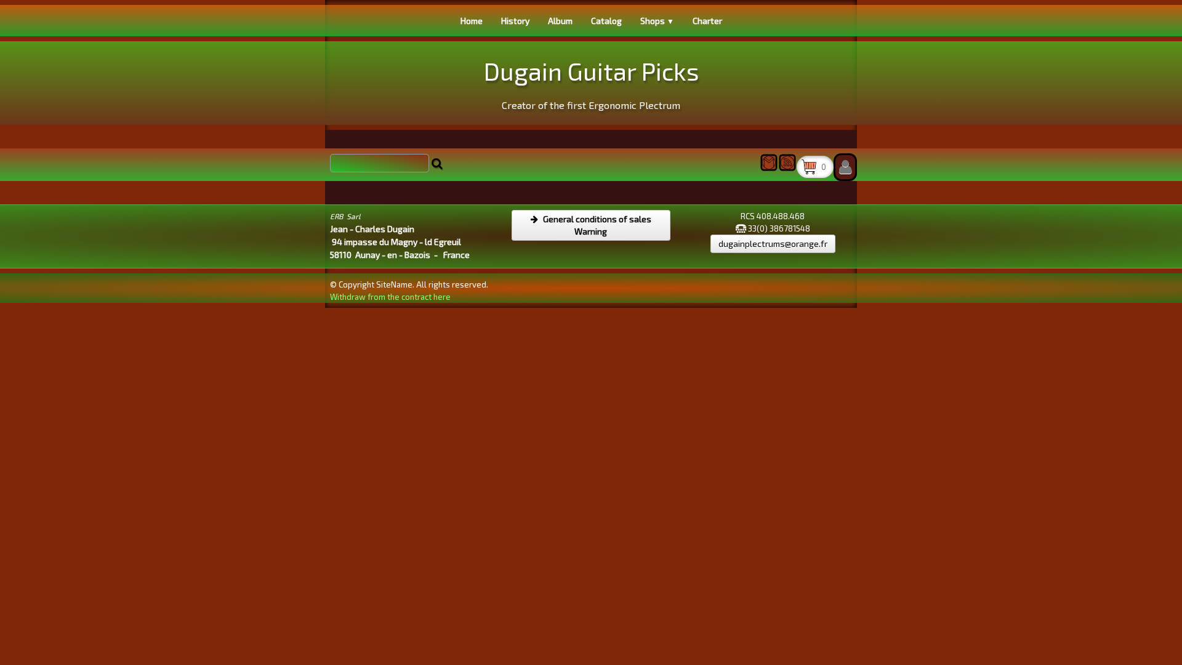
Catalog (606, 20)
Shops (657, 20)
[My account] (845, 167)
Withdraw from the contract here (390, 297)
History (515, 20)
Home (471, 20)
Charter (707, 20)
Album (560, 20)
